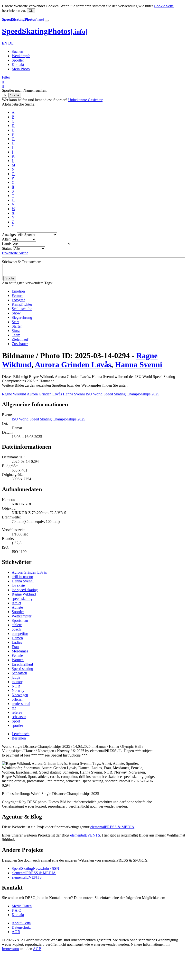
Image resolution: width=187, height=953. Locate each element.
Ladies (17, 642)
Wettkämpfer (21, 616)
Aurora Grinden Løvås (73, 364)
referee (17, 712)
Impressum (10, 949)
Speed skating (22, 669)
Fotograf (18, 300)
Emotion (18, 291)
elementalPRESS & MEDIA (112, 827)
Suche (14, 95)
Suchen (17, 51)
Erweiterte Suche (15, 253)
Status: (7, 248)
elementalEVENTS (85, 835)
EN (4, 43)
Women (18, 660)
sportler (17, 725)
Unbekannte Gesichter (85, 100)
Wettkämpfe (21, 56)
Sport (16, 721)
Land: (6, 244)
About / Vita (21, 923)
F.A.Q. (17, 910)
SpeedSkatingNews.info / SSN (35, 868)
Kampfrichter (22, 304)
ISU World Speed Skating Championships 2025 (122, 394)
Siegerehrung (22, 317)
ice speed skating (25, 590)
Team (16, 335)
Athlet (16, 603)
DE (11, 43)
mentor (17, 682)
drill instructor (22, 577)
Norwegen (20, 695)
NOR (16, 686)
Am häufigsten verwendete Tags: (27, 283)
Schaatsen (19, 673)
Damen (17, 638)
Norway (18, 690)
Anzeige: (9, 234)
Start (15, 322)
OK (31, 11)
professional (21, 704)
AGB (16, 932)
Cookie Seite (164, 6)
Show (16, 313)
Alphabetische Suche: (18, 104)
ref (14, 708)
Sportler (18, 60)
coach (16, 629)
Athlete (17, 607)
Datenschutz (21, 927)
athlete (17, 625)
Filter (6, 77)
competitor (20, 634)
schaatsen (19, 717)
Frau (15, 647)
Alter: (6, 239)
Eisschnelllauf (22, 664)
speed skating (22, 599)
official (17, 699)
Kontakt (18, 64)
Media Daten (22, 906)
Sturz (16, 331)
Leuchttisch (20, 734)
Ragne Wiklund (14, 394)
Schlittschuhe (22, 309)
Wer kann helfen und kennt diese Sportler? (34, 100)
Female (17, 655)
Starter (17, 326)
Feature (17, 296)
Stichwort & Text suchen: (21, 262)
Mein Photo (21, 69)
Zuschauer (20, 344)
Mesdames (20, 651)
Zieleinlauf (20, 339)
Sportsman (20, 620)
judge (16, 677)
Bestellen (19, 738)
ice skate (18, 585)
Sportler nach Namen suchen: (24, 90)
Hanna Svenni (138, 364)
